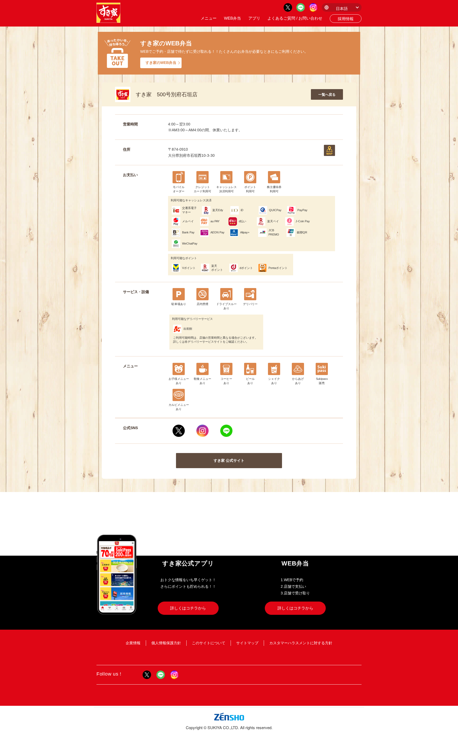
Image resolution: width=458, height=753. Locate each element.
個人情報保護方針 (166, 643)
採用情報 (346, 18)
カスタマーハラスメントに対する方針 (300, 643)
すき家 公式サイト (229, 460)
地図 (329, 150)
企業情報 (133, 643)
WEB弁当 (232, 18)
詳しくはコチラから (188, 608)
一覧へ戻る (327, 95)
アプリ (254, 18)
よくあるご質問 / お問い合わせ (294, 18)
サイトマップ (247, 643)
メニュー (209, 18)
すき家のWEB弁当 (161, 62)
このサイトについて (208, 643)
